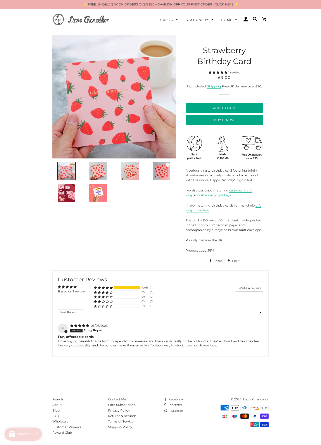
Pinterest (175, 405)
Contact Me (117, 399)
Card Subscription (122, 405)
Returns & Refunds (122, 416)
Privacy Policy (119, 410)
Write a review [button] (249, 288)
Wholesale (60, 421)
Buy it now (224, 120)
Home (227, 20)
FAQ (55, 416)
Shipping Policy (120, 427)
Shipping (214, 86)
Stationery (198, 20)
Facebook (175, 399)
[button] (218, 72)
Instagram (176, 410)
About (57, 405)
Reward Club (62, 433)
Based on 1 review (71, 291)
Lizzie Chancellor (256, 399)
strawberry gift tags (215, 195)
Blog (56, 410)
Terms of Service (120, 421)
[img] (80, 326)
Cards (167, 20)
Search (57, 399)
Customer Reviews (66, 427)
